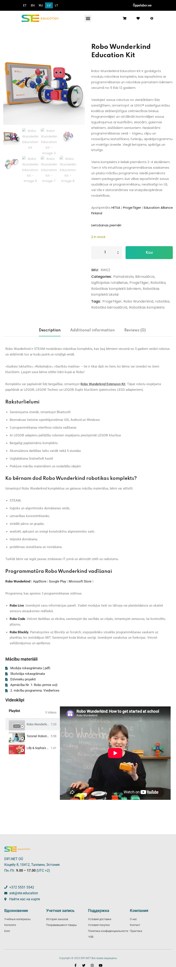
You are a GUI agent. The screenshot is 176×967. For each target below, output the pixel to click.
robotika (162, 301)
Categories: (101, 276)
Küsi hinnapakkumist (149, 255)
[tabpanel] (115, 753)
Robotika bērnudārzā (109, 307)
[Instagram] (92, 965)
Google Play (57, 581)
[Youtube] (100, 965)
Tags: (96, 301)
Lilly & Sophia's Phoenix (42, 748)
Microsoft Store (80, 581)
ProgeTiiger (132, 207)
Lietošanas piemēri (106, 225)
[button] (87, 18)
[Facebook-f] (75, 965)
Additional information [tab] (92, 330)
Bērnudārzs (145, 276)
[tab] (32, 724)
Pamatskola (123, 276)
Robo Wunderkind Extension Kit (102, 384)
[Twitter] (83, 965)
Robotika (157, 282)
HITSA (115, 207)
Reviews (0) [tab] (135, 330)
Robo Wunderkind (138, 301)
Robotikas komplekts (147, 307)
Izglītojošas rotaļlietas (109, 282)
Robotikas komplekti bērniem (116, 288)
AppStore (39, 581)
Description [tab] (50, 330)
